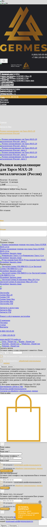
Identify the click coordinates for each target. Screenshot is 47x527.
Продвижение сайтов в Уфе (11, 386)
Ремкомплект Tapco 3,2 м (33, 255)
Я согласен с (22, 465)
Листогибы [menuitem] (5, 72)
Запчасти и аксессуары (9, 308)
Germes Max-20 (6, 295)
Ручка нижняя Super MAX (35, 260)
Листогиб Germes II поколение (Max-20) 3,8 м (18, 282)
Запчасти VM (5, 312)
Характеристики (16, 202)
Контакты (4, 327)
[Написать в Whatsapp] (23, 289)
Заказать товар (15, 253)
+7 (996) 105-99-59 (7, 335)
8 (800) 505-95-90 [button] (39, 55)
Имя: (2, 221)
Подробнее (4, 253)
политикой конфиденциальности (32, 356)
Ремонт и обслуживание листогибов (15, 316)
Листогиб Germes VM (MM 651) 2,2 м (20, 267)
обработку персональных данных (29, 468)
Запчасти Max (5, 310)
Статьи (3, 325)
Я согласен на (23, 468)
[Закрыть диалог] (2, 491)
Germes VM (5, 297)
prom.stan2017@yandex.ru (10, 339)
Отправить (5, 488)
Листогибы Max (6, 301)
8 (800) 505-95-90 (7, 331)
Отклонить (13, 526)
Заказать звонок (7, 367)
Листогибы (4, 293)
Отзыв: (3, 229)
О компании (5, 320)
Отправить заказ (6, 471)
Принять (4, 526)
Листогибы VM (6, 304)
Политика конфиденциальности (13, 389)
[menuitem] (10, 74)
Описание (4, 202)
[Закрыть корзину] (2, 444)
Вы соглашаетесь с (24, 356)
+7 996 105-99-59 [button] (39, 57)
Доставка (4, 323)
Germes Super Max (7, 299)
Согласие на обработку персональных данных (19, 391)
